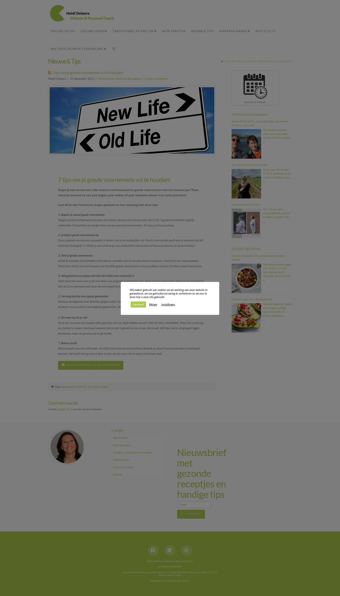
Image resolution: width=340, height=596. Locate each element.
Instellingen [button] (168, 304)
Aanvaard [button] (138, 304)
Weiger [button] (153, 304)
